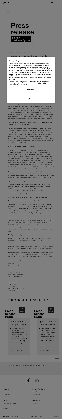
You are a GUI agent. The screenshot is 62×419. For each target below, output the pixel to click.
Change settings (31, 89)
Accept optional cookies (30, 98)
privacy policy (42, 83)
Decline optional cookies (30, 94)
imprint (25, 84)
